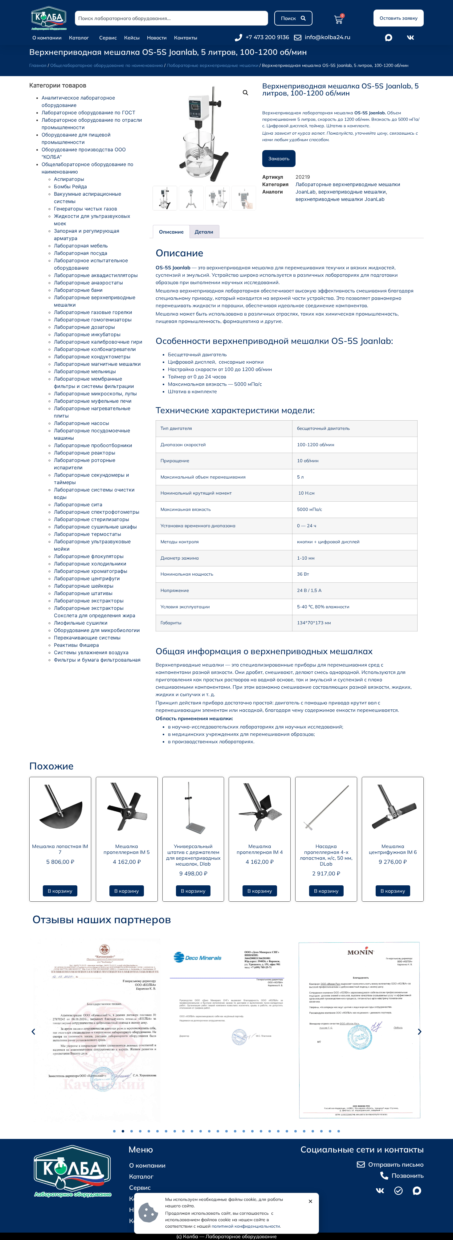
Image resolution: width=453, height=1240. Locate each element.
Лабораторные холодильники (90, 564)
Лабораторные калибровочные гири (98, 342)
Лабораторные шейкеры (83, 586)
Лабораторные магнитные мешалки (97, 364)
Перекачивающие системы (87, 637)
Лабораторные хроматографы (90, 571)
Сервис (108, 38)
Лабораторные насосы (81, 423)
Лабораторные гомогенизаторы (93, 319)
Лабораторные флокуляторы (89, 556)
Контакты (185, 38)
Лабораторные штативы (83, 593)
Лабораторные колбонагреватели (95, 349)
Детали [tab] (204, 232)
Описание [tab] (171, 232)
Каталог (79, 38)
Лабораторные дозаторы (84, 327)
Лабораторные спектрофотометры (96, 512)
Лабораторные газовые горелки (93, 312)
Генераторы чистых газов (85, 209)
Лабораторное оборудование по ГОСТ (88, 112)
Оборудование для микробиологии (97, 630)
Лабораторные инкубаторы (87, 334)
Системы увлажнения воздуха (91, 652)
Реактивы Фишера (76, 645)
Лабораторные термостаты (87, 534)
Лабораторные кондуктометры (92, 356)
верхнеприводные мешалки (352, 192)
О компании (47, 38)
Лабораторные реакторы (84, 453)
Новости (157, 38)
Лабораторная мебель (81, 246)
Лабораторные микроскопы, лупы (95, 393)
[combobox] (171, 18)
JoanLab (306, 192)
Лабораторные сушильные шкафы (95, 527)
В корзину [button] (60, 891)
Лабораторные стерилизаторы (91, 519)
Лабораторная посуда (80, 253)
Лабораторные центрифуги (87, 578)
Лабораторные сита (78, 504)
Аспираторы (69, 179)
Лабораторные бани (78, 290)
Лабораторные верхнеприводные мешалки (212, 65)
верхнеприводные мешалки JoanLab (340, 199)
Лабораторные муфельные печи (93, 401)
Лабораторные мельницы (85, 371)
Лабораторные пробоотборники (93, 445)
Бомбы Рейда (70, 186)
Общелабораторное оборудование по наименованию (106, 65)
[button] (245, 92)
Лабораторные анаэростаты (88, 282)
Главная (38, 65)
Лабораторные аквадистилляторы (96, 275)
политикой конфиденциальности (246, 1226)
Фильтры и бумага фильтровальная (97, 660)
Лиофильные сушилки (81, 623)
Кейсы (132, 38)
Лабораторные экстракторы (89, 601)
